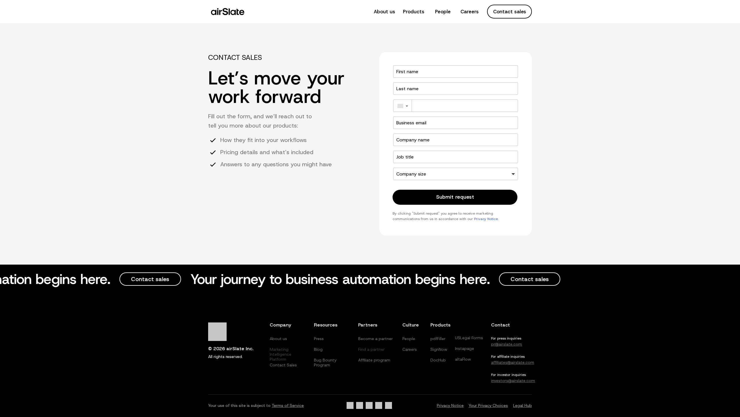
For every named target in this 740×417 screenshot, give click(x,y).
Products (413, 11)
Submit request (455, 196)
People (443, 11)
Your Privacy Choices (488, 405)
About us (384, 11)
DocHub (438, 360)
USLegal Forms (469, 337)
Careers (469, 11)
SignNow (438, 349)
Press (319, 338)
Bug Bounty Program (325, 362)
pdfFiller (437, 338)
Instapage (464, 348)
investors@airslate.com (513, 380)
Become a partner (375, 338)
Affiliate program (374, 360)
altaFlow (463, 359)
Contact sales (509, 11)
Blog (318, 349)
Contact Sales (283, 365)
